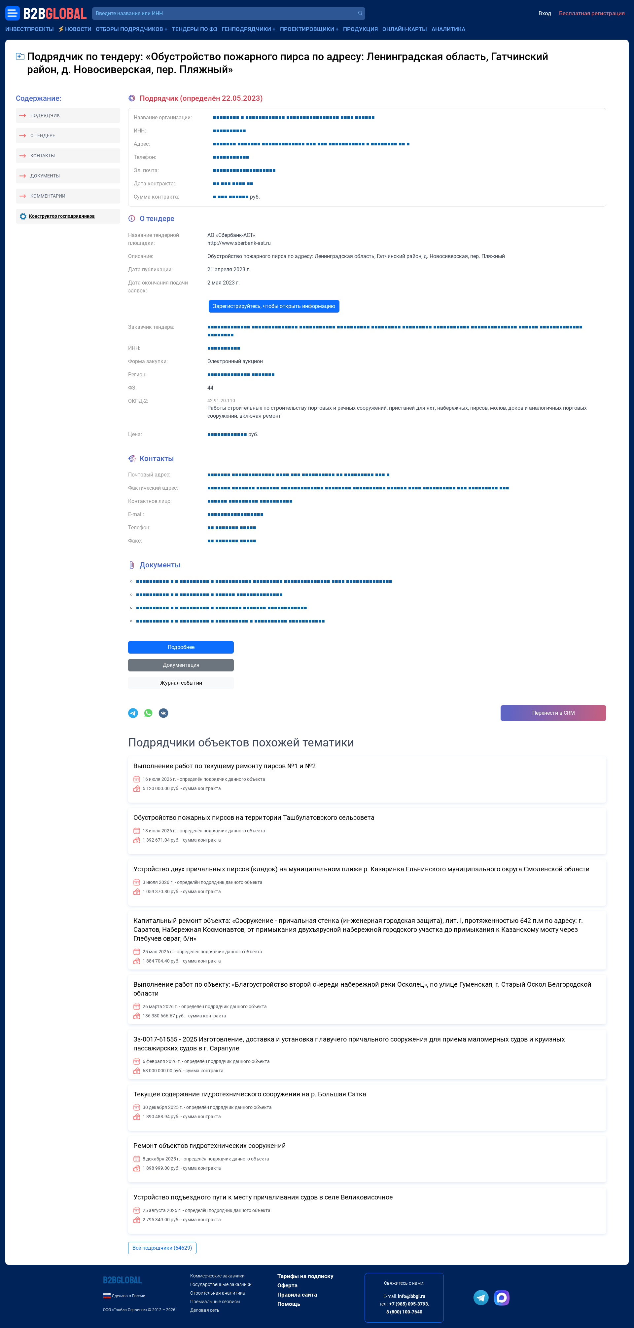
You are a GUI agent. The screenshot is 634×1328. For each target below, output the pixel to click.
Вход (545, 13)
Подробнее (181, 647)
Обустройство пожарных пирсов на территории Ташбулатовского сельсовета (253, 817)
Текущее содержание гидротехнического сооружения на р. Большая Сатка (249, 1094)
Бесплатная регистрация (592, 13)
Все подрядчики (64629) (162, 1248)
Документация (181, 665)
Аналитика (448, 29)
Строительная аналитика (217, 1293)
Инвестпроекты (29, 29)
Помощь (288, 1304)
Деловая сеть (205, 1310)
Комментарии (47, 196)
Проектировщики (307, 29)
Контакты (42, 155)
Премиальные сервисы (215, 1301)
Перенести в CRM (553, 713)
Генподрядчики (246, 29)
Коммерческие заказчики (217, 1275)
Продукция (360, 29)
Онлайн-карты (404, 29)
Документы (45, 175)
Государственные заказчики (221, 1284)
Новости (78, 29)
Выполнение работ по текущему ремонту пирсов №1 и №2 (224, 766)
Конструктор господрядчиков (62, 216)
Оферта (287, 1285)
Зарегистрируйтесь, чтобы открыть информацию (274, 306)
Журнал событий (181, 683)
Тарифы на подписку (305, 1276)
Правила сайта (297, 1294)
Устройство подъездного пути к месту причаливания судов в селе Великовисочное (263, 1197)
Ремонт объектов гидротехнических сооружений (209, 1146)
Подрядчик (45, 115)
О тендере (42, 135)
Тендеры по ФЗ (194, 29)
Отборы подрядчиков (129, 29)
